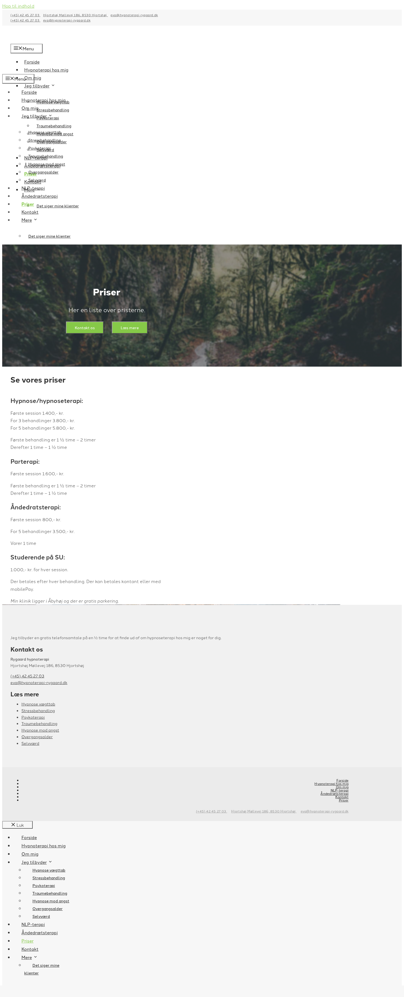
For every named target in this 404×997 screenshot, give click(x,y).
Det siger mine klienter (58, 205)
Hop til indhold (18, 6)
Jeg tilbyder (36, 86)
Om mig (29, 108)
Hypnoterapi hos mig (43, 100)
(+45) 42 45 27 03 (25, 15)
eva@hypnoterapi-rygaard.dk (134, 15)
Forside (29, 92)
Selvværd (37, 180)
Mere (26, 220)
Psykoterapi (39, 148)
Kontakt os (85, 327)
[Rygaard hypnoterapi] (47, 70)
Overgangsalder (43, 172)
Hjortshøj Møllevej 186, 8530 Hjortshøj (75, 15)
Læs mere (130, 327)
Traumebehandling (45, 156)
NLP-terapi (33, 188)
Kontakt (29, 212)
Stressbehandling (53, 109)
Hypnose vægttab (44, 132)
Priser (27, 204)
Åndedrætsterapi (39, 196)
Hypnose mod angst (46, 164)
